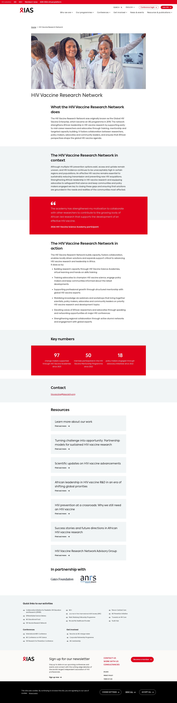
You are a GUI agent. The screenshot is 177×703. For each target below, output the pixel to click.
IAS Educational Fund (33, 619)
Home (33, 27)
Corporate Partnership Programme (82, 637)
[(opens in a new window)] (62, 579)
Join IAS (165, 7)
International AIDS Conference (36, 634)
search (116, 7)
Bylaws (106, 672)
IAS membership (75, 641)
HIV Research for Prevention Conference (39, 641)
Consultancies (112, 665)
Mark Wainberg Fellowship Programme (82, 617)
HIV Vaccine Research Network (36, 623)
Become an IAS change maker (80, 634)
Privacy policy (33, 693)
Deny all (129, 692)
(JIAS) (85, 614)
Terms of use (108, 679)
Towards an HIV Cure (119, 617)
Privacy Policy (108, 675)
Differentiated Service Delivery (36, 616)
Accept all (146, 692)
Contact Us (110, 658)
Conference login (147, 7)
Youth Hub (115, 621)
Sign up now (54, 677)
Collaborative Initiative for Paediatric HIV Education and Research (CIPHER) (43, 611)
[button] (68, 13)
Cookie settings (109, 692)
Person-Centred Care (119, 610)
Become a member (141, 659)
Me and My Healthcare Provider (79, 621)
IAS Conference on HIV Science (36, 637)
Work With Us (111, 661)
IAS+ (70, 610)
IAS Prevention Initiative (120, 614)
